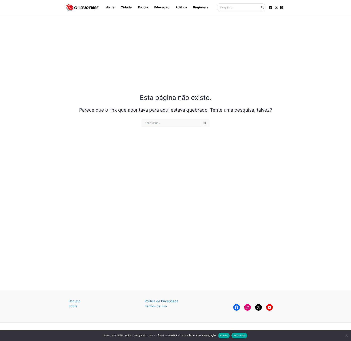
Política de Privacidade (161, 301)
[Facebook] (270, 7)
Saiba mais (239, 335)
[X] (258, 307)
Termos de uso (156, 306)
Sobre (73, 306)
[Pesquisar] (262, 7)
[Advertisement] (175, 40)
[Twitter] (276, 7)
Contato (74, 301)
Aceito (224, 335)
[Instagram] (281, 7)
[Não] (346, 335)
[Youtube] (269, 307)
